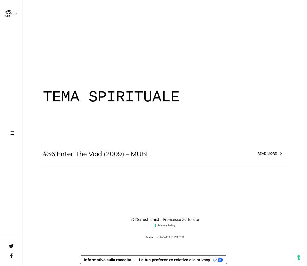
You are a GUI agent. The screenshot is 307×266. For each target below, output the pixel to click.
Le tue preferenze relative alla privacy (174, 259)
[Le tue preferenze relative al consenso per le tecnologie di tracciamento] (298, 257)
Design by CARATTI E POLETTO (165, 237)
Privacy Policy (166, 225)
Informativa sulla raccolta (107, 259)
